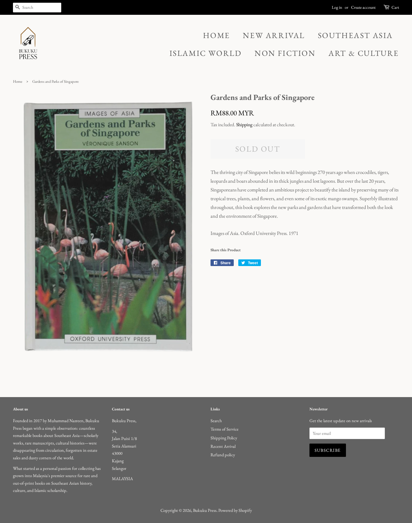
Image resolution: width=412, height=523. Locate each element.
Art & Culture (363, 53)
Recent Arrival (223, 446)
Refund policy (223, 454)
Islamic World (206, 53)
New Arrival (274, 35)
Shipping (244, 124)
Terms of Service (225, 429)
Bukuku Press (205, 510)
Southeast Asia (355, 35)
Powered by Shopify (235, 510)
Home (216, 35)
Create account (363, 7)
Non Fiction (285, 53)
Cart (395, 7)
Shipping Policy (224, 438)
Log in (337, 7)
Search (216, 420)
